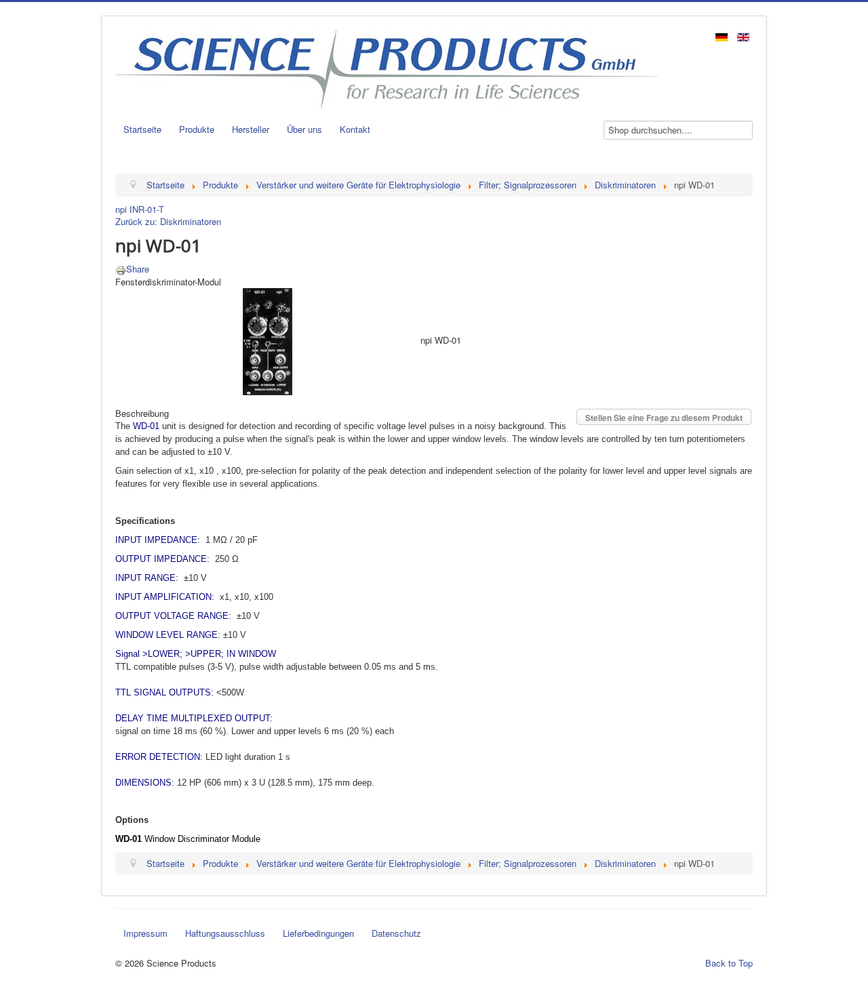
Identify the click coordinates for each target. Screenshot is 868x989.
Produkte (196, 129)
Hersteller (250, 129)
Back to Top (729, 962)
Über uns (304, 129)
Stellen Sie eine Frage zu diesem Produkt (664, 417)
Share (137, 268)
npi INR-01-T (139, 209)
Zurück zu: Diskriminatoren (168, 221)
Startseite (142, 129)
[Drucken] (120, 268)
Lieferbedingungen (318, 933)
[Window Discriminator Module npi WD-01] (267, 340)
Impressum (145, 933)
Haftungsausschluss (225, 933)
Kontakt (355, 129)
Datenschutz (396, 933)
